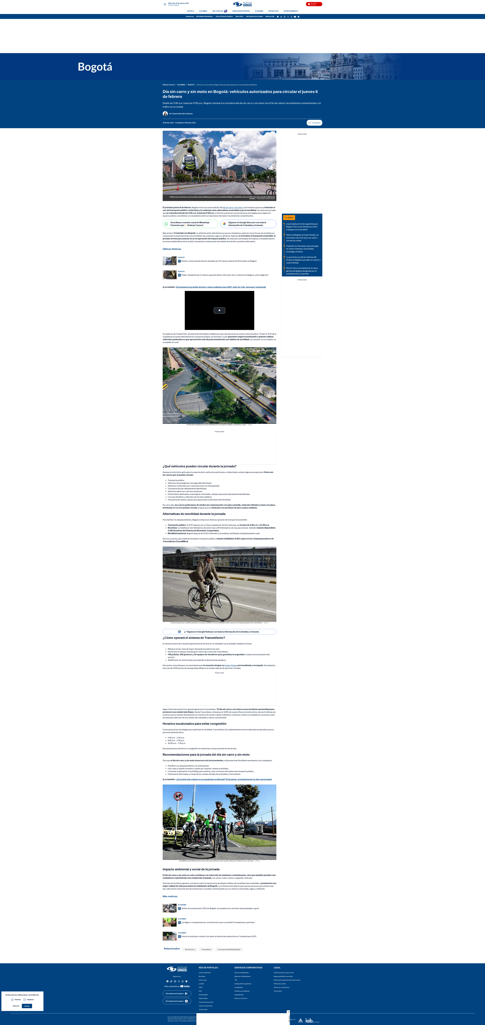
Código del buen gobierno (242, 984)
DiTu (200, 991)
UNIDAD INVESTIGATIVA (241, 11)
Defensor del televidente (242, 976)
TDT (235, 980)
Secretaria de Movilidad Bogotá (229, 949)
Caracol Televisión (205, 973)
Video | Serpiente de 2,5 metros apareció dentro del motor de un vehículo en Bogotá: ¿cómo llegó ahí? (224, 275)
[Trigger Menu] (165, 4)
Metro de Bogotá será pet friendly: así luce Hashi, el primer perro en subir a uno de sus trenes (302, 238)
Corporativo (278, 991)
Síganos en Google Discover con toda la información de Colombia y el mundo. (247, 223)
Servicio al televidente (241, 973)
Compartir (314, 123)
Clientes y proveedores (241, 991)
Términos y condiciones (281, 987)
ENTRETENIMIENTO (291, 11)
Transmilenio (206, 949)
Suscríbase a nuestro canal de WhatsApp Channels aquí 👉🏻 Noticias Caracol (189, 223)
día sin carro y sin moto (233, 207)
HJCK (201, 987)
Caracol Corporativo (205, 1006)
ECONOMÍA (259, 11)
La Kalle (201, 984)
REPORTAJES (273, 11)
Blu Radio (202, 976)
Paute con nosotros (240, 998)
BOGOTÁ (191, 85)
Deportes (30, 1000)
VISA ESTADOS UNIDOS (224, 16)
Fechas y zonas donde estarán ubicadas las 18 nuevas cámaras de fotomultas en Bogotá (219, 261)
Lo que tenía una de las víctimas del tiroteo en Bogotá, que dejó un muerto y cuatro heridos (303, 260)
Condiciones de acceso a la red (284, 973)
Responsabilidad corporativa (283, 976)
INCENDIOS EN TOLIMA (254, 16)
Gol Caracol (203, 980)
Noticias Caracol (169, 85)
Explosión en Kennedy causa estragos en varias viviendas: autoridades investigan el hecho (302, 249)
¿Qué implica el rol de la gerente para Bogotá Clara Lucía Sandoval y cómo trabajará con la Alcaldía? (302, 227)
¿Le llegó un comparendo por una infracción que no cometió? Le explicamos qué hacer (218, 922)
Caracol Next (203, 1009)
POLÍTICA (190, 11)
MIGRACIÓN (269, 16)
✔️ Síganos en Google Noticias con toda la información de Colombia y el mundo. (221, 631)
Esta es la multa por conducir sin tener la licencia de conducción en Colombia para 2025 (218, 936)
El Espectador (203, 995)
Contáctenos (238, 987)
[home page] (242, 4)
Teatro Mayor (203, 998)
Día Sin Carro (190, 949)
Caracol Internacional (206, 1002)
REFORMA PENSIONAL (204, 16)
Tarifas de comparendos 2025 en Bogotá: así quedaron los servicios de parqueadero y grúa (220, 908)
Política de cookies (280, 984)
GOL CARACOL (217, 11)
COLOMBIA (203, 11)
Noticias (18, 1000)
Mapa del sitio (239, 995)
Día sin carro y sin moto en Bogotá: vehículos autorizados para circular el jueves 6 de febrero (227, 85)
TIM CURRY (239, 16)
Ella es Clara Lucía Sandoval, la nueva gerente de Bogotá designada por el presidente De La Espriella (302, 271)
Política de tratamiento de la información (287, 980)
